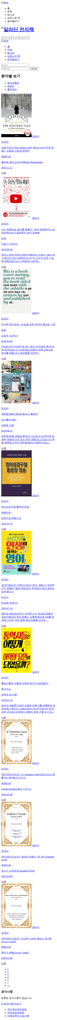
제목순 (11, 86)
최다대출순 (13, 83)
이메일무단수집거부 (18, 1015)
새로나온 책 (13, 56)
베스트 (11, 53)
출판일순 (12, 89)
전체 (9, 49)
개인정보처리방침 (17, 1009)
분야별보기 (13, 59)
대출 (3, 173)
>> (8, 985)
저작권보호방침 (15, 1012)
